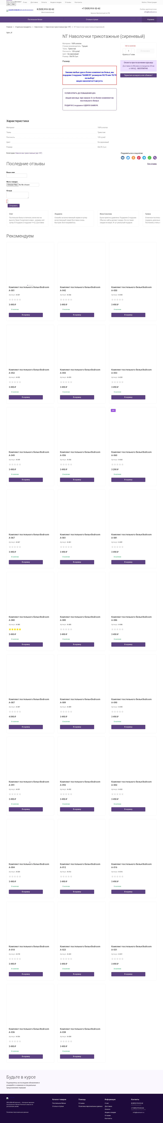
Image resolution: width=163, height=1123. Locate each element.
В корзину (145, 51)
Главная (9, 27)
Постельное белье (35, 19)
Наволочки (38, 27)
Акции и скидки (55, 2)
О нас (25, 2)
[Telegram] (144, 157)
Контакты (78, 2)
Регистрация (152, 2)
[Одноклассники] (133, 157)
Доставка (34, 2)
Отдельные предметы (23, 27)
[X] (128, 157)
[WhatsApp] (149, 157)
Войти (144, 2)
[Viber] (155, 157)
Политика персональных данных (17, 1112)
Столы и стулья (92, 19)
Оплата (44, 2)
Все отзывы (152, 164)
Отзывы (68, 2)
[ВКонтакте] (122, 157)
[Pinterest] (139, 157)
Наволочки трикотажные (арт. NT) (58, 27)
